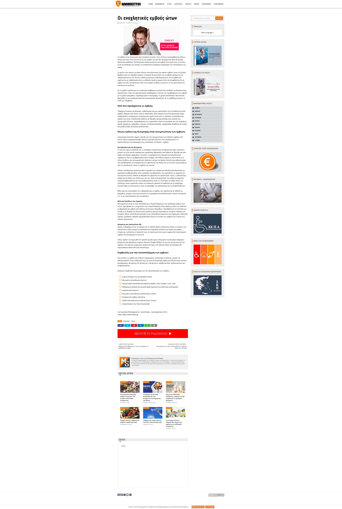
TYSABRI (197, 140)
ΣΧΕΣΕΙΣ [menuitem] (188, 4)
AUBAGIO (197, 111)
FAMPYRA (197, 124)
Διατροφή (126, 321)
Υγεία (133, 321)
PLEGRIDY (198, 130)
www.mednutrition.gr (130, 314)
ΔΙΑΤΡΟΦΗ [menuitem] (178, 4)
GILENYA (197, 127)
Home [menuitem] (150, 4)
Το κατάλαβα (210, 507)
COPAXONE (198, 117)
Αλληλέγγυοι (122, 23)
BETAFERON (198, 114)
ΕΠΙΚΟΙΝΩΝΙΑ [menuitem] (218, 4)
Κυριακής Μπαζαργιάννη (130, 312)
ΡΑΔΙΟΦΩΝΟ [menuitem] (206, 4)
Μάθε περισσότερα (198, 507)
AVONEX (197, 108)
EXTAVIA (197, 121)
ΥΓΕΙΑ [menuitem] (169, 4)
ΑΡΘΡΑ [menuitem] (196, 4)
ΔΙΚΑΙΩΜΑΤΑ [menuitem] (159, 4)
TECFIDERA (198, 137)
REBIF (196, 134)
